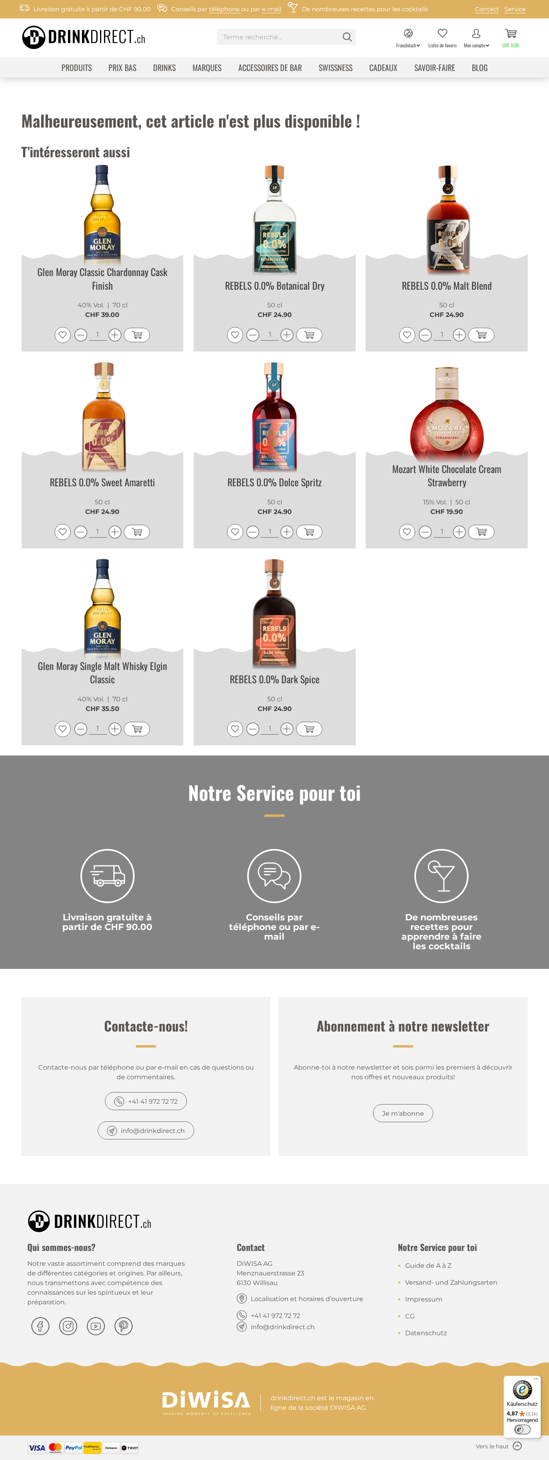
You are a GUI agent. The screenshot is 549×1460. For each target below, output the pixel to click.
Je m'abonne (403, 1113)
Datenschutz (426, 1333)
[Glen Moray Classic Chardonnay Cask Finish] (103, 223)
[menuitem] (286, 38)
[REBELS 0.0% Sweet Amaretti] (103, 420)
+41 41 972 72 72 (153, 1101)
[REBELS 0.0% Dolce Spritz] (275, 420)
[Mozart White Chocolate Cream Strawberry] (447, 420)
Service (515, 9)
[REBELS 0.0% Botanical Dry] (275, 223)
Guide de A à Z (428, 1265)
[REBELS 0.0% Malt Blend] (447, 223)
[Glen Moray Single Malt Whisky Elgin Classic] (103, 617)
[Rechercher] (347, 37)
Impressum (423, 1299)
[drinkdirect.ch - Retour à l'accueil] (73, 35)
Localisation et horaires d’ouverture (307, 1299)
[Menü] (536, 1380)
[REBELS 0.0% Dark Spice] (275, 617)
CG (410, 1316)
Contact (487, 9)
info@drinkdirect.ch (153, 1131)
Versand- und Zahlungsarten (451, 1282)
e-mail (271, 9)
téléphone (225, 9)
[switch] (522, 1429)
